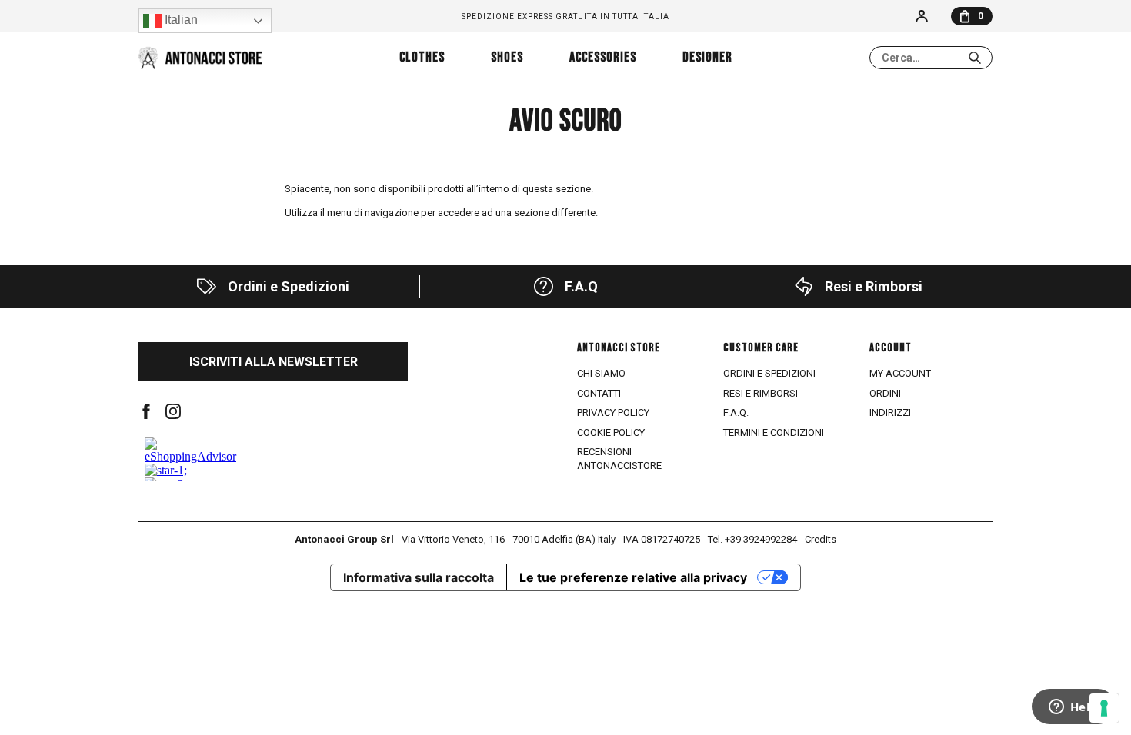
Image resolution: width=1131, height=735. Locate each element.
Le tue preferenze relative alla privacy (633, 577)
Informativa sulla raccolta (418, 577)
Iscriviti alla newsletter (273, 361)
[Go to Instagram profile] (173, 411)
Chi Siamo (601, 373)
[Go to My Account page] (922, 16)
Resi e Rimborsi (760, 393)
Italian (180, 19)
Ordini (885, 393)
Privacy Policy (613, 412)
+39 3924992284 (762, 539)
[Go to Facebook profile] (146, 411)
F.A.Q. (736, 412)
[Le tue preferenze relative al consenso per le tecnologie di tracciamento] (1104, 708)
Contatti (599, 393)
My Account (900, 373)
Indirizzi (890, 412)
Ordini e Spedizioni (769, 373)
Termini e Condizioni (773, 432)
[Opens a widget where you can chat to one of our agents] (1073, 708)
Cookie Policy (611, 432)
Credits (820, 539)
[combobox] (931, 57)
